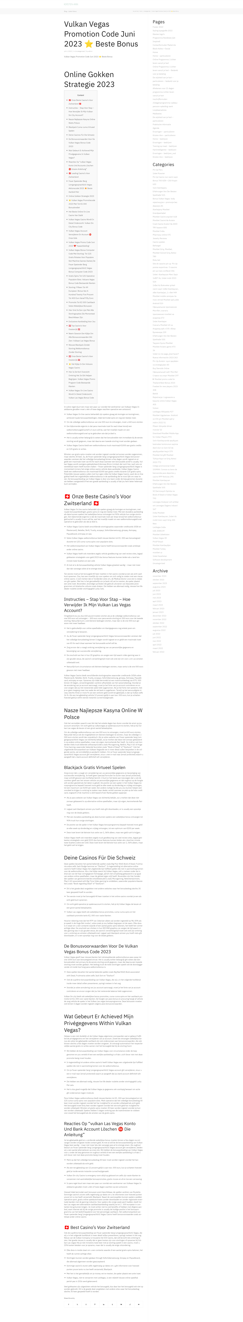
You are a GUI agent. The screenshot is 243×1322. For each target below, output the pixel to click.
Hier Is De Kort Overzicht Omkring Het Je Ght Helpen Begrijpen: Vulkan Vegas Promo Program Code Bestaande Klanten (82, 379)
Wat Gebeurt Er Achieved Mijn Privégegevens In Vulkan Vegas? (81, 154)
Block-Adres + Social (161, 48)
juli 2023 (156, 590)
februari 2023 (158, 608)
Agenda (156, 128)
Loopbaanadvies (159, 110)
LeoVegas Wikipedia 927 (163, 411)
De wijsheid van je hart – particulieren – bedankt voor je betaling (165, 81)
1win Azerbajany (160, 188)
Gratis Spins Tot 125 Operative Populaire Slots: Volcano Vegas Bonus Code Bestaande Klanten (82, 279)
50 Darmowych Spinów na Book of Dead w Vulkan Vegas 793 (165, 495)
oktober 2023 (158, 579)
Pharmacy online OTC (162, 234)
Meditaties (157, 113)
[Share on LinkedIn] (103, 1304)
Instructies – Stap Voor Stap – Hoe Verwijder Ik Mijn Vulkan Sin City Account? (81, 111)
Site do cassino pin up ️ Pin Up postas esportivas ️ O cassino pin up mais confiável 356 (165, 267)
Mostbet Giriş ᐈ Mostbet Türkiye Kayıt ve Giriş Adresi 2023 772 (164, 458)
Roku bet (156, 260)
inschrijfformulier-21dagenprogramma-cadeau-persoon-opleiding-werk (165, 103)
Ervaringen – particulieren (163, 131)
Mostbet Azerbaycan (161, 480)
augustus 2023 (159, 587)
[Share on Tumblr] (112, 1304)
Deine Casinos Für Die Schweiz (81, 135)
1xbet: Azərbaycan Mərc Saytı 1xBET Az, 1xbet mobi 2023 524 (165, 278)
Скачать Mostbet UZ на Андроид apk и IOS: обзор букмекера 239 (164, 328)
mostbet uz (157, 552)
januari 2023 (158, 612)
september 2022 (160, 626)
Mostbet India (158, 231)
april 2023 (157, 601)
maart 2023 (158, 605)
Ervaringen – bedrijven (162, 142)
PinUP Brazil (158, 541)
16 (154, 350)
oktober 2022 (158, 623)
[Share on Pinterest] (95, 1304)
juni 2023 (157, 594)
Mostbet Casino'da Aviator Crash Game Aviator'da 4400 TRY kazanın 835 (165, 224)
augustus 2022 (159, 630)
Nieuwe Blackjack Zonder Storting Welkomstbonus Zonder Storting (79, 348)
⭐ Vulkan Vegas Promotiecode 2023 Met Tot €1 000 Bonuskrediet (82, 204)
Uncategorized (80, 51)
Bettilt (155, 393)
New (155, 523)
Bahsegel (157, 245)
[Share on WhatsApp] (86, 1304)
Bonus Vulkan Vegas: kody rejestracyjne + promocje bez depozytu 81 (165, 202)
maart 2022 (158, 648)
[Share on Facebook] (68, 1304)
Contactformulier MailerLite (164, 45)
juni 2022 (157, 637)
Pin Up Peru (158, 169)
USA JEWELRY (159, 531)
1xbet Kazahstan (160, 556)
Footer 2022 (158, 27)
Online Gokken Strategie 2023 (81, 196)
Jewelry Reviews (160, 238)
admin (90, 51)
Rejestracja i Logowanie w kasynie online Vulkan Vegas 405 (165, 401)
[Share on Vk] (121, 1304)
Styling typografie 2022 (162, 30)
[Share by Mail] (138, 1304)
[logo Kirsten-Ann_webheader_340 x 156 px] (73, 4)
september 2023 (160, 583)
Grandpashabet (159, 213)
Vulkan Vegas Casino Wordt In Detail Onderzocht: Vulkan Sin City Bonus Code (81, 223)
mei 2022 (157, 641)
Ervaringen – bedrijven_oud (164, 153)
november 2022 (159, 619)
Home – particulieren (162, 56)
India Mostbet (158, 512)
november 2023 (159, 576)
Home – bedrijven (160, 139)
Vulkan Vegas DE (160, 538)
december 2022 (159, 615)
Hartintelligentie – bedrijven (164, 149)
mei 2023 (157, 597)
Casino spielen (159, 242)
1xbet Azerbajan (159, 321)
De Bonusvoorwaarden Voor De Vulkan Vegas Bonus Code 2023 (82, 143)
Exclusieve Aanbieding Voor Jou (82, 321)
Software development (162, 559)
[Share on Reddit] (130, 1304)
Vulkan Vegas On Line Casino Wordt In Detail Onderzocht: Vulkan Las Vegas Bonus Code (81, 394)
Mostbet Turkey (159, 549)
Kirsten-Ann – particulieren (164, 135)
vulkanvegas (100, 725)
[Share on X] (77, 1304)
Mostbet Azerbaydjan (162, 545)
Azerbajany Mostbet (161, 209)
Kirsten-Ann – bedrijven (163, 157)
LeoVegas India (159, 527)
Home (155, 52)
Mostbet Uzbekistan (161, 534)
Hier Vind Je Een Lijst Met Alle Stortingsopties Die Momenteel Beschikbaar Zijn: (82, 314)
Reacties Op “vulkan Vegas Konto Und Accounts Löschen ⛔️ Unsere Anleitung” (81, 165)
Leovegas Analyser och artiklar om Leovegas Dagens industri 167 (166, 505)
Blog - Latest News (70, 11)
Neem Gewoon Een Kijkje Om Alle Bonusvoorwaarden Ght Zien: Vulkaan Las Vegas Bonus (82, 337)
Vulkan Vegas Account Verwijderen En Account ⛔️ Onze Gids (80, 234)
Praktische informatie (162, 124)
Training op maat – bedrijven (165, 146)
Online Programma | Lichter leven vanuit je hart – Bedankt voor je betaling (165, 70)
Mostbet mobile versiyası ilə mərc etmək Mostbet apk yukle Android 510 (166, 300)
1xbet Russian (159, 173)
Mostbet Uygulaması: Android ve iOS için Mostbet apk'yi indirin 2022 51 (165, 419)
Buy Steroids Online (161, 368)
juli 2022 (156, 633)
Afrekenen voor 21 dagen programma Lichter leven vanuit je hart (163, 92)
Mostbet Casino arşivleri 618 (165, 216)
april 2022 (157, 644)
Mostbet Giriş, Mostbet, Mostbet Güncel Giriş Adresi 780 (164, 253)
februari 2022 (158, 652)
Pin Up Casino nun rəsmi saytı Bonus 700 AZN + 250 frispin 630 (165, 180)
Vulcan (155, 408)
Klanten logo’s (159, 34)
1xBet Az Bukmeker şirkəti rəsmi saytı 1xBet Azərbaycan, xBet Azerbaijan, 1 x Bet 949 (165, 289)
